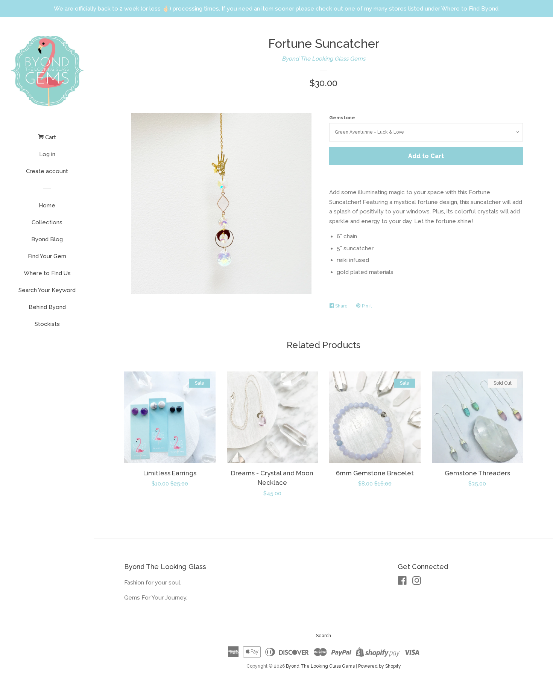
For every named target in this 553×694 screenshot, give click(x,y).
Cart (50, 137)
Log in (47, 154)
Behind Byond (47, 307)
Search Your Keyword (47, 290)
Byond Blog (47, 239)
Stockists (47, 324)
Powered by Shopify (379, 666)
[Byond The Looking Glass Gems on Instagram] (416, 582)
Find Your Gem (47, 256)
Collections (47, 222)
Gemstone (342, 117)
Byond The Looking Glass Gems (323, 58)
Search (323, 635)
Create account (47, 171)
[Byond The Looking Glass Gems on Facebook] (402, 582)
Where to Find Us (47, 273)
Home (47, 205)
